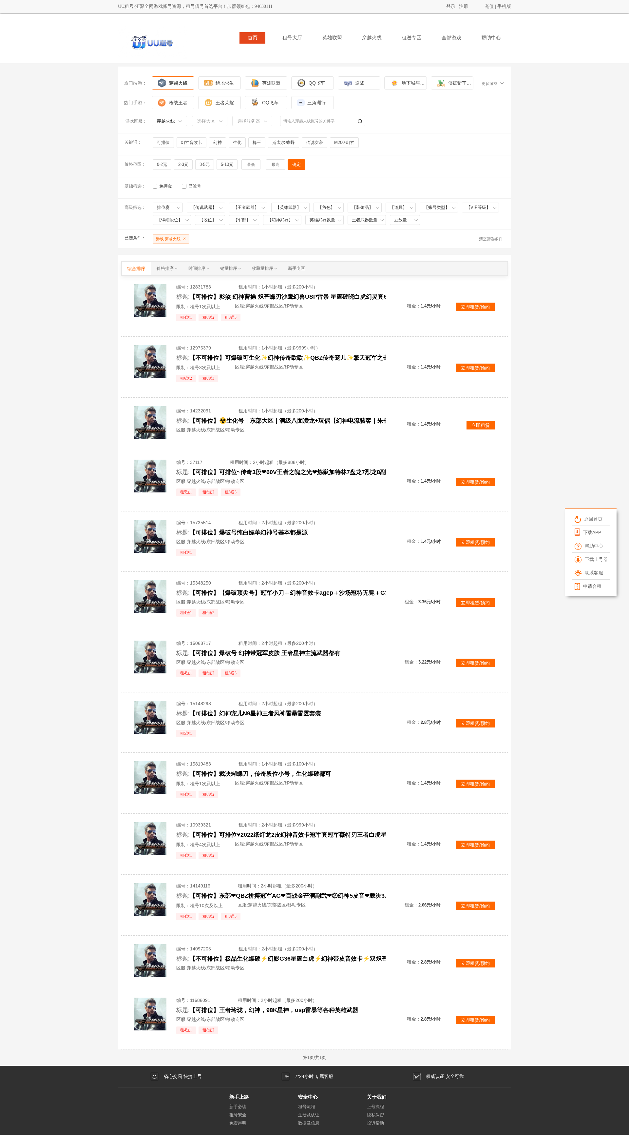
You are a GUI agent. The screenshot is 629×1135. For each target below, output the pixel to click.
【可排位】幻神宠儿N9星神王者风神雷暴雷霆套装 (255, 713)
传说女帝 (314, 142)
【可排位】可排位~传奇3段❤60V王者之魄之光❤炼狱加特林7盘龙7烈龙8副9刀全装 (298, 472)
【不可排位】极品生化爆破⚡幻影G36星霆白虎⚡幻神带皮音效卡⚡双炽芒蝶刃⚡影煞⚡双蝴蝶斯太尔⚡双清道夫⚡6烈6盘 (306, 958)
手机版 (504, 6)
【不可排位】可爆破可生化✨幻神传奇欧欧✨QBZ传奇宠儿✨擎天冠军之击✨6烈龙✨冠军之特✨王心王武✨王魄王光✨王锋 (306, 357)
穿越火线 (372, 37)
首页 (252, 37)
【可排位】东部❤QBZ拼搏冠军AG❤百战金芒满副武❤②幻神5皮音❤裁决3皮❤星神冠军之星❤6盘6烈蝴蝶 (306, 895)
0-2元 (162, 164)
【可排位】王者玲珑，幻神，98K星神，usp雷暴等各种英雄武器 (274, 1010)
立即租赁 (480, 425)
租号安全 (237, 1114)
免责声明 (237, 1123)
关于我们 (377, 1097)
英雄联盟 (332, 37)
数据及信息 (308, 1123)
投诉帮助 (375, 1123)
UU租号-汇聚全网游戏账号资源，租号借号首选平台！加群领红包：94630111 (195, 6)
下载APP (592, 532)
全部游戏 (451, 37)
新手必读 (237, 1106)
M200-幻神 (344, 142)
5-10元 (227, 164)
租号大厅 (292, 37)
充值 (489, 6)
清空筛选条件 (491, 239)
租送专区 (411, 37)
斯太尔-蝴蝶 (283, 142)
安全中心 (308, 1097)
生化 (237, 142)
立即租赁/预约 (475, 306)
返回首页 (593, 519)
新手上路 (239, 1097)
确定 (296, 164)
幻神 (217, 142)
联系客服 (593, 572)
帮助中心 (491, 37)
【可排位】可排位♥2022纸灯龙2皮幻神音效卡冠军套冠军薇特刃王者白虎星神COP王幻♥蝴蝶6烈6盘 (306, 834)
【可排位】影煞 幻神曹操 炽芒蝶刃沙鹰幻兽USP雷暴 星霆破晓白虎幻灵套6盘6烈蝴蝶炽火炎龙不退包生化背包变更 (306, 296)
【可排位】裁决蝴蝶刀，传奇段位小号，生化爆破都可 (260, 773)
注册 (463, 6)
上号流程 (375, 1106)
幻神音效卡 (191, 142)
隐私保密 (375, 1114)
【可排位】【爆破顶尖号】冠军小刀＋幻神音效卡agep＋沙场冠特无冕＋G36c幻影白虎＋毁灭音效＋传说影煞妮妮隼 (306, 592)
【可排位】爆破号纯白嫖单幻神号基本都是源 (249, 532)
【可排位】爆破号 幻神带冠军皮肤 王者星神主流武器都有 (265, 653)
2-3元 (183, 164)
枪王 (257, 142)
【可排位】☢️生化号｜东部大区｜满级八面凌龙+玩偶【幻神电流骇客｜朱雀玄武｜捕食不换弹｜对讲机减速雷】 (306, 420)
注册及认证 (308, 1114)
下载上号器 (595, 559)
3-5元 (205, 164)
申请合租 (592, 586)
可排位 (163, 142)
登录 (450, 6)
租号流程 (306, 1106)
